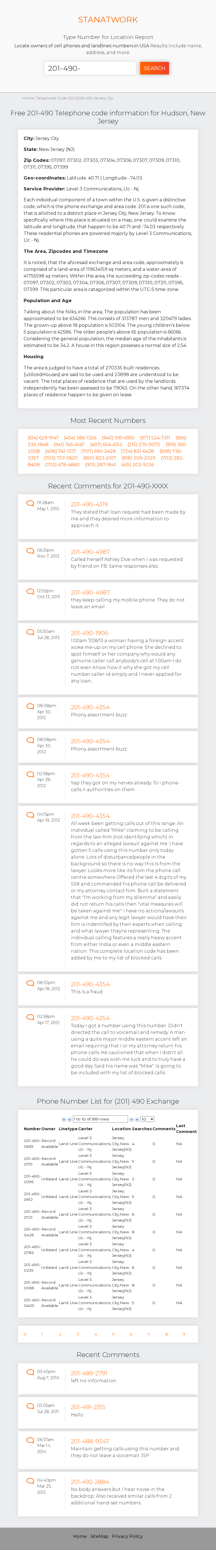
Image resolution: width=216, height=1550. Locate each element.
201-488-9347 (90, 1441)
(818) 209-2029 (139, 458)
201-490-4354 (90, 707)
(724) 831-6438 (137, 451)
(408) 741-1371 (60, 451)
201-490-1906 (89, 633)
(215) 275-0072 (143, 444)
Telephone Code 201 (56, 98)
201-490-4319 (89, 504)
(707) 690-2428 (98, 451)
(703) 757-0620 (61, 458)
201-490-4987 (90, 551)
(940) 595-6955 (118, 437)
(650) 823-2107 (99, 458)
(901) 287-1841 (100, 464)
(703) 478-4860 (62, 464)
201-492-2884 (90, 1481)
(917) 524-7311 (155, 437)
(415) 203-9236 (137, 464)
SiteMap (99, 1536)
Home (28, 98)
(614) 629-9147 (43, 437)
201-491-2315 (88, 1407)
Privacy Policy (127, 1536)
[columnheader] (32, 1129)
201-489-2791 (89, 1373)
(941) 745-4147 (69, 444)
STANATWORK (108, 19)
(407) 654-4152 (106, 444)
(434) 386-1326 (80, 437)
